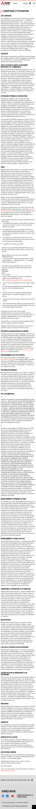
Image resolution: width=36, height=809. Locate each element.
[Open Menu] (33, 3)
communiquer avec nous (7, 359)
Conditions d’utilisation (22, 802)
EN (24, 3)
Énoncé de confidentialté (8, 802)
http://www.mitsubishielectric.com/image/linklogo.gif (19, 280)
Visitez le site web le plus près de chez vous (15, 780)
